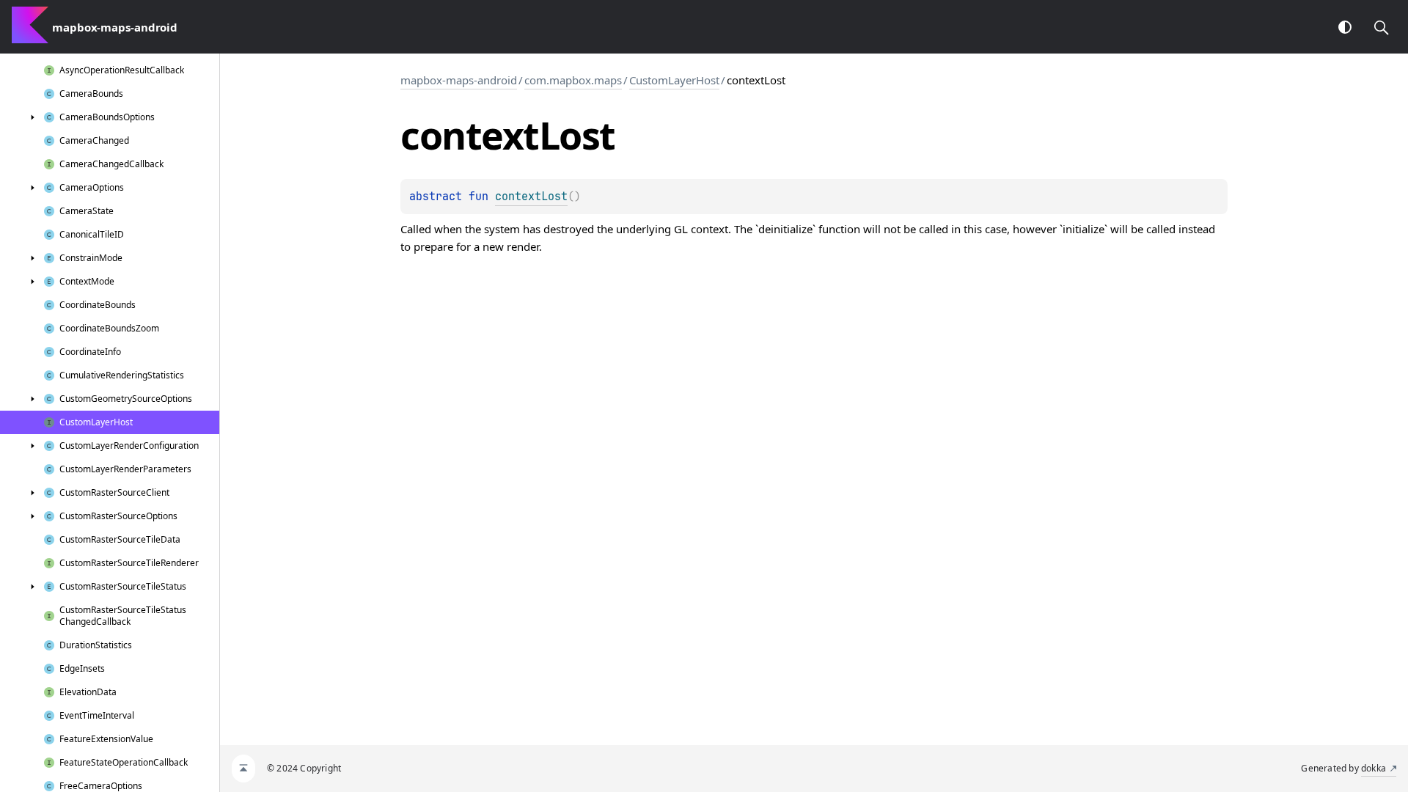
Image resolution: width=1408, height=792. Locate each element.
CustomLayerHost (674, 80)
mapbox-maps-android (458, 80)
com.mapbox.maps (573, 80)
